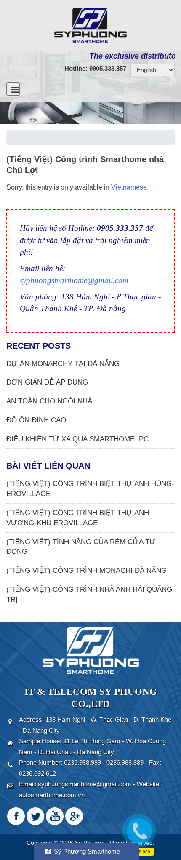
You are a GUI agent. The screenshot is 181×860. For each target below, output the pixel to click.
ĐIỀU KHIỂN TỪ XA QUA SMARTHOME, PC (77, 439)
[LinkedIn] (54, 816)
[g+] (74, 816)
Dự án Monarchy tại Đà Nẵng (63, 364)
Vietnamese (129, 187)
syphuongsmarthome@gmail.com (74, 280)
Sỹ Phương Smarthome (86, 851)
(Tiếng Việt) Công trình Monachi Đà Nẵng (86, 570)
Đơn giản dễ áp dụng (47, 382)
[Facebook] (16, 816)
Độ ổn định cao (36, 420)
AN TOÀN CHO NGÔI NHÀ (49, 401)
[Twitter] (35, 816)
